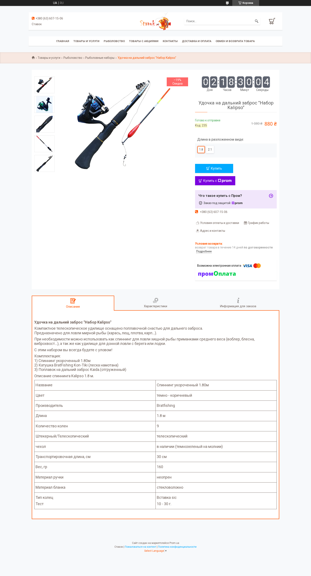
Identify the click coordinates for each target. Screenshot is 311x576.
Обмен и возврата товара (235, 41)
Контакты (170, 41)
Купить (216, 168)
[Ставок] (155, 21)
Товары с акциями (143, 41)
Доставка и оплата (196, 41)
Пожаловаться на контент (140, 546)
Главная (62, 41)
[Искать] (256, 21)
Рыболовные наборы (99, 57)
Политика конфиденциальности (177, 546)
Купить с (210, 181)
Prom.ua (174, 543)
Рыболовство (114, 41)
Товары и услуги (86, 41)
